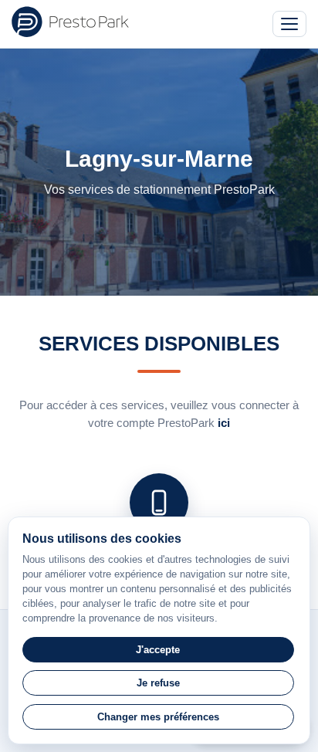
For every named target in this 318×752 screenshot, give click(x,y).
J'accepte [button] (158, 649)
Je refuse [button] (158, 683)
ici (224, 422)
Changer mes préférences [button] (158, 717)
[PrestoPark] (70, 21)
